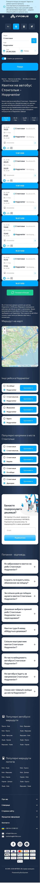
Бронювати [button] (28, 388)
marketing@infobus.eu (13, 836)
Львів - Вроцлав (7, 735)
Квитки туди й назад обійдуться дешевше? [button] (15, 629)
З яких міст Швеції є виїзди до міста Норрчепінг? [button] (18, 691)
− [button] (4, 332)
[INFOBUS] (20, 16)
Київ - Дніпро (24, 772)
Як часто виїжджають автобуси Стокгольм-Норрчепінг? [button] (15, 660)
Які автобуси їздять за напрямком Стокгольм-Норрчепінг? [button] (16, 676)
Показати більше (22, 292)
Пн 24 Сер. (6, 119)
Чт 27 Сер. (34, 119)
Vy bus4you (10, 143)
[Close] (35, 7)
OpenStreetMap (25, 366)
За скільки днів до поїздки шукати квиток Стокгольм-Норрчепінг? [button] (18, 596)
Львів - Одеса (24, 781)
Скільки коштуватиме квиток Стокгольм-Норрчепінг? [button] (15, 644)
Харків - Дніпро (7, 781)
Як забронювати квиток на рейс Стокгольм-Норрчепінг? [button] (17, 566)
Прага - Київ (6, 726)
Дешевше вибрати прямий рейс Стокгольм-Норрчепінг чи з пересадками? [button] (18, 613)
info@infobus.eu (11, 833)
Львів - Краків (6, 740)
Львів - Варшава (25, 731)
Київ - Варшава (25, 726)
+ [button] (4, 329)
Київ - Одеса (24, 768)
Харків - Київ (24, 777)
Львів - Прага (24, 740)
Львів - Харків (24, 744)
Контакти (5, 823)
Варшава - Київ (25, 735)
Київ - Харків (6, 777)
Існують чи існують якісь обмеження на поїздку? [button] (16, 581)
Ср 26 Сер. (25, 119)
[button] (20, 153)
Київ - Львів (5, 768)
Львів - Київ (5, 786)
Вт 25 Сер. (15, 119)
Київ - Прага (6, 731)
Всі (8, 26)
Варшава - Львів (7, 744)
